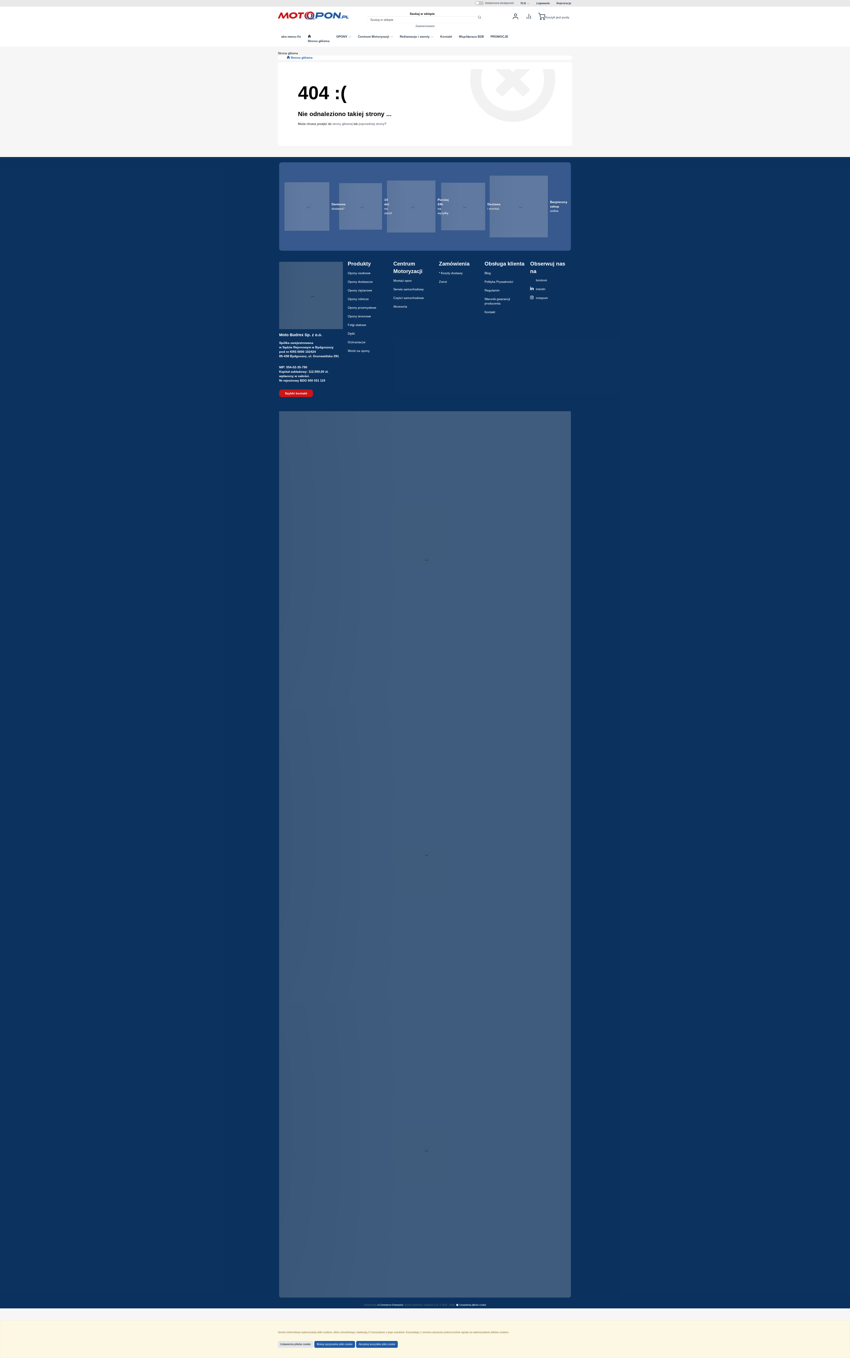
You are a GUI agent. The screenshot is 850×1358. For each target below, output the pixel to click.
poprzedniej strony (371, 124)
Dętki (351, 333)
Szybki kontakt (296, 393)
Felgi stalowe (357, 325)
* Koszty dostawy (451, 273)
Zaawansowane (425, 26)
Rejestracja (563, 3)
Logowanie (543, 3)
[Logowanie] (515, 16)
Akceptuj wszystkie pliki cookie (377, 1344)
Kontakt (490, 312)
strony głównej (342, 124)
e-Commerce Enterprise (390, 1305)
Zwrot (443, 281)
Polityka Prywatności (499, 281)
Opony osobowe (359, 273)
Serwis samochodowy (408, 289)
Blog (488, 273)
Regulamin (492, 290)
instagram (541, 298)
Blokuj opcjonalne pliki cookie (335, 1344)
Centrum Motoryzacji (374, 36)
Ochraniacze (356, 342)
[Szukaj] (480, 17)
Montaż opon (402, 280)
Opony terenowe (359, 316)
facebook (541, 280)
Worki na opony (359, 351)
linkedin (540, 289)
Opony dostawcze (360, 281)
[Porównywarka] (528, 16)
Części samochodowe (408, 298)
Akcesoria (400, 306)
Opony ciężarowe (360, 290)
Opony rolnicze (358, 299)
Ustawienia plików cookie (472, 1305)
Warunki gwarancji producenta (497, 301)
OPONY (342, 36)
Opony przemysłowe (362, 307)
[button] (525, 3)
